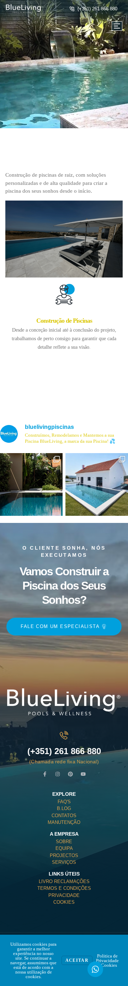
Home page (49, 81)
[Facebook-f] (45, 774)
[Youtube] (83, 774)
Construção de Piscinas (64, 320)
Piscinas (82, 81)
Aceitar (77, 960)
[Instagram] (58, 774)
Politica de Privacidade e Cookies (107, 960)
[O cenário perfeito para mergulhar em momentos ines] (96, 484)
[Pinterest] (70, 774)
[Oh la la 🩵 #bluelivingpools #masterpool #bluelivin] (31, 484)
